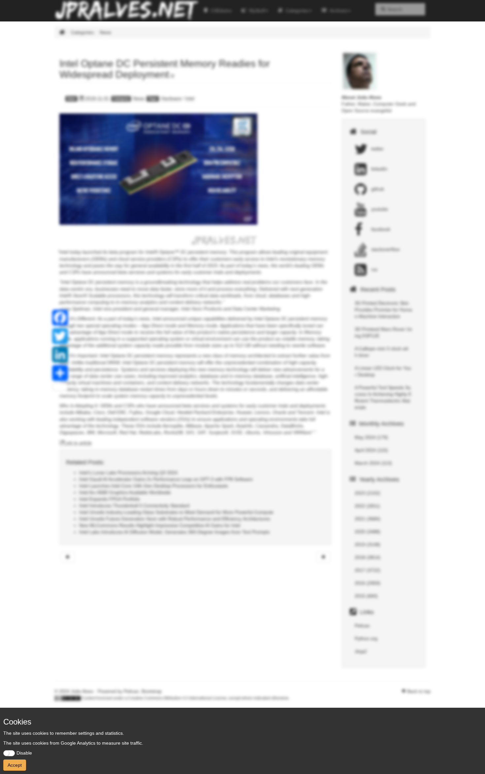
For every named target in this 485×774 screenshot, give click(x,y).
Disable (24, 753)
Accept (15, 765)
